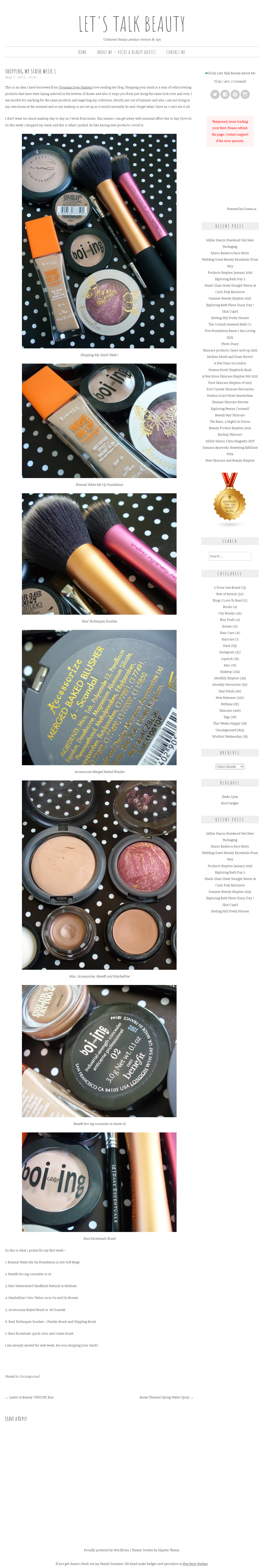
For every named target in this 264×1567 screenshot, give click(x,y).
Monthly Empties (226, 678)
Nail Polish (226, 691)
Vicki (33, 77)
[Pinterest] (235, 94)
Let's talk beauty (132, 24)
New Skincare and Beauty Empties (230, 460)
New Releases (226, 698)
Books (227, 607)
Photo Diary (230, 344)
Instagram (226, 652)
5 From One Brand (227, 587)
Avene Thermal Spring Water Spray (166, 1397)
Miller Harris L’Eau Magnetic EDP (230, 441)
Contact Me (176, 52)
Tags (227, 717)
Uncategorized (29, 1376)
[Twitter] (215, 94)
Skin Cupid (230, 311)
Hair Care (227, 633)
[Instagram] (245, 94)
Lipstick (227, 659)
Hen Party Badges (195, 1564)
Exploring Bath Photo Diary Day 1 (230, 305)
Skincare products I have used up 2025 (230, 350)
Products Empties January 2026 (230, 272)
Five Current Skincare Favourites (230, 389)
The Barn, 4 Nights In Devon (230, 421)
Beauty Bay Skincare (230, 415)
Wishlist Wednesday (227, 736)
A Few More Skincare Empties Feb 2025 (230, 376)
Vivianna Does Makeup (76, 87)
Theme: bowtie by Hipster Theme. (156, 1550)
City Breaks (226, 613)
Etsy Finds (227, 620)
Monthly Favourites (226, 684)
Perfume (227, 704)
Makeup (226, 672)
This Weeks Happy (226, 723)
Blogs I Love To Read (227, 600)
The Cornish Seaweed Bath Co (230, 324)
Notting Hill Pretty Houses (230, 318)
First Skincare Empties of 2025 (230, 383)
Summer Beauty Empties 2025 (230, 298)
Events (227, 626)
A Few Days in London (230, 363)
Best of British (226, 594)
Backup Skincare (230, 434)
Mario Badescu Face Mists (230, 253)
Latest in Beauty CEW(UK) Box (29, 1397)
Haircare (227, 639)
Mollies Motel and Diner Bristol (230, 357)
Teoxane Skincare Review (230, 402)
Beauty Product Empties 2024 (230, 428)
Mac (227, 665)
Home (82, 52)
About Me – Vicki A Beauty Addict (126, 52)
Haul (226, 646)
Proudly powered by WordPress (106, 1550)
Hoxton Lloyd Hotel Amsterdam (230, 395)
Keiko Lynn (230, 797)
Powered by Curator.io (241, 209)
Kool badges (230, 803)
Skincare (225, 710)
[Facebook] (225, 94)
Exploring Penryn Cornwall (230, 409)
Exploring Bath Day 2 (230, 279)
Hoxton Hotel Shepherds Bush (230, 370)
